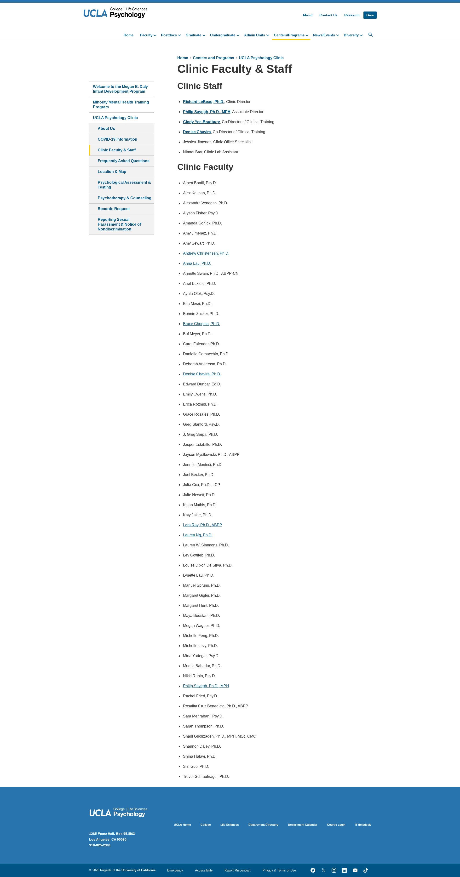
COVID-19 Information (117, 139)
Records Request (114, 209)
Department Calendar (302, 824)
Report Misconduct (237, 870)
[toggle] (155, 34)
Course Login (336, 824)
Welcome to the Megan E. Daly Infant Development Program (120, 89)
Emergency (175, 870)
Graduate (193, 35)
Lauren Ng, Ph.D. (198, 535)
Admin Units (254, 35)
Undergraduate (222, 35)
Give (370, 15)
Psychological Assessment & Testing (124, 184)
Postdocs (169, 35)
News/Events (324, 35)
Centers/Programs (289, 35)
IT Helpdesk (363, 824)
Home (128, 35)
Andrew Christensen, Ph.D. (206, 253)
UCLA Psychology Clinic (115, 118)
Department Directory (263, 824)
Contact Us (328, 15)
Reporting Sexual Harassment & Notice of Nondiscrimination (119, 224)
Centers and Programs (213, 58)
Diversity (351, 35)
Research (352, 15)
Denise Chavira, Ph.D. (202, 374)
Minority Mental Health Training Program (121, 104)
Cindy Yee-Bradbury (201, 122)
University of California (138, 870)
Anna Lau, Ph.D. (197, 263)
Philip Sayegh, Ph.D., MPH (206, 686)
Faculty (146, 35)
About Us (106, 128)
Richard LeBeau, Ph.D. (203, 102)
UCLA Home (182, 824)
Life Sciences (229, 824)
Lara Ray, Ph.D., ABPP (202, 525)
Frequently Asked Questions (124, 161)
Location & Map (112, 172)
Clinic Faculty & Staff (117, 150)
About (308, 15)
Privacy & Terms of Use (279, 870)
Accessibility (204, 870)
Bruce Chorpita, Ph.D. (201, 324)
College (206, 824)
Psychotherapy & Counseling (124, 198)
